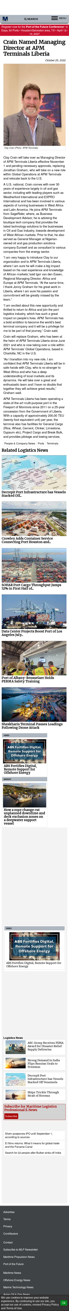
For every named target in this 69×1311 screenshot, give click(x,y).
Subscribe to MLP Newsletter (20, 1249)
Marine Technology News (18, 1287)
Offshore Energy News (16, 1280)
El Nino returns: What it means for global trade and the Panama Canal (32, 1145)
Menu (62, 18)
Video (6, 735)
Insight (7, 779)
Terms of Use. (14, 1308)
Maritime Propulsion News (19, 1257)
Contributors (10, 1233)
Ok (63, 1303)
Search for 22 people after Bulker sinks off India (33, 1153)
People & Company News (19, 443)
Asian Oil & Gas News (16, 1294)
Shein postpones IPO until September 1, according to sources (29, 1135)
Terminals (52, 443)
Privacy (7, 1226)
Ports (41, 443)
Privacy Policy (50, 1304)
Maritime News (12, 1273)
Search (32, 19)
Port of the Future (13, 1264)
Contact (8, 1242)
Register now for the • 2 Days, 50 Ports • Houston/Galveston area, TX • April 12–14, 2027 (34, 30)
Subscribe (11, 1116)
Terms (7, 1219)
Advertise (9, 1212)
